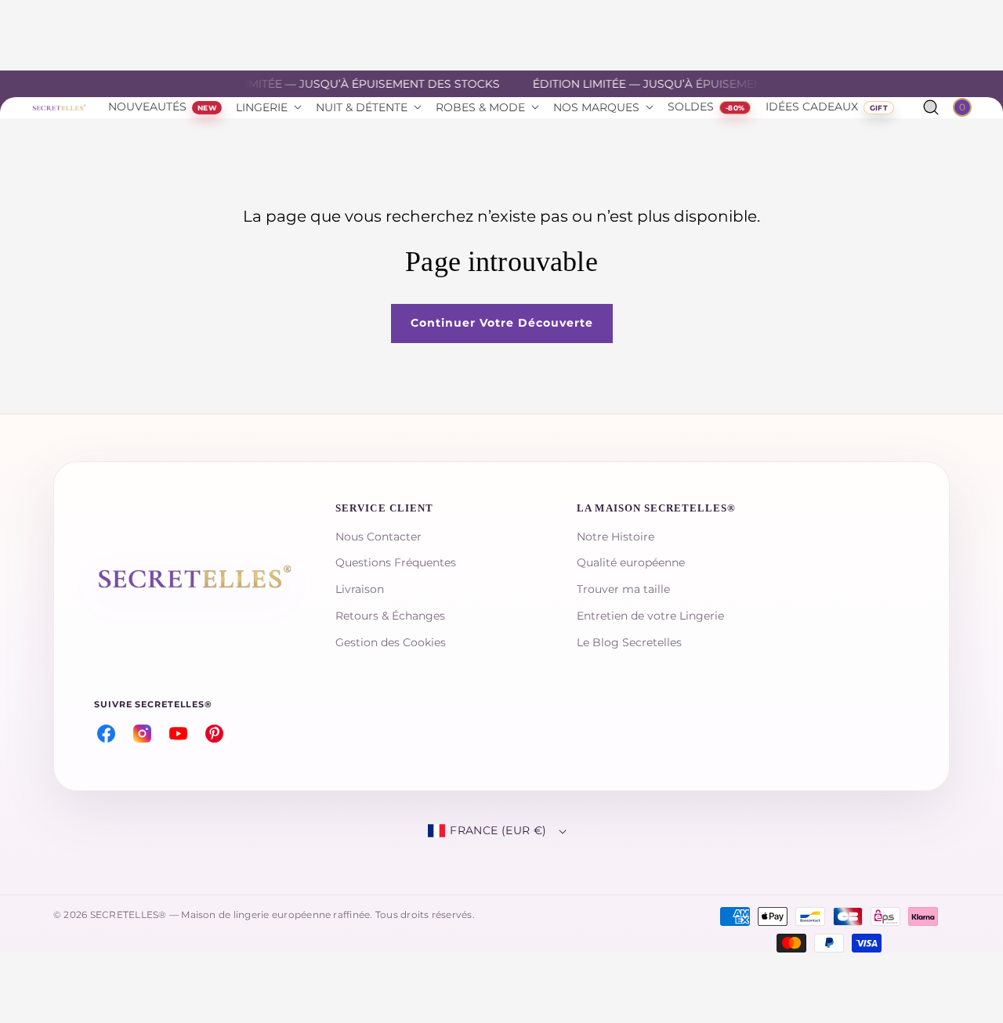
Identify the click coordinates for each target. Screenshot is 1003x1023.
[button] (931, 107)
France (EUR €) (498, 830)
